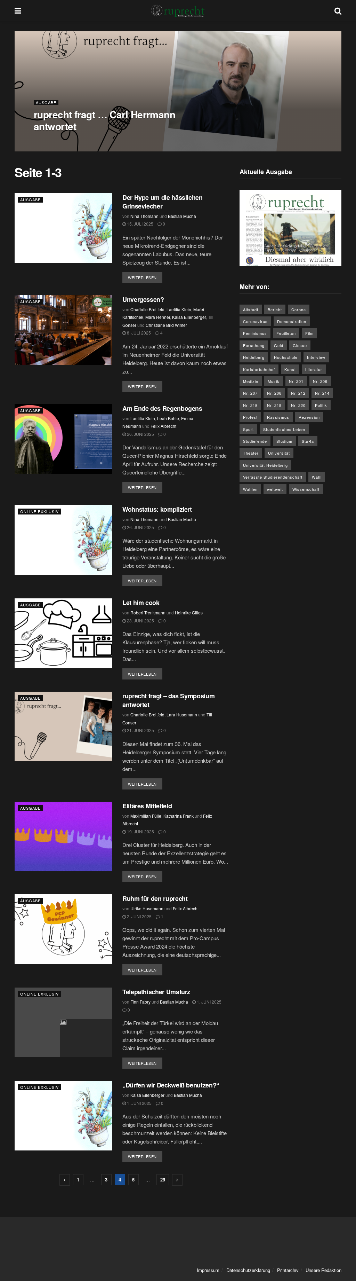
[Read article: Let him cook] (63, 633)
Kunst (290, 369)
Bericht (275, 309)
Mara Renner (157, 317)
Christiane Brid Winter (166, 325)
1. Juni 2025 (208, 1002)
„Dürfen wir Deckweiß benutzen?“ (170, 1085)
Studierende (255, 441)
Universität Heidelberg (265, 465)
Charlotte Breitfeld (147, 309)
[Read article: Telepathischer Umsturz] (63, 1022)
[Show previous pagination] (64, 1180)
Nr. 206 (320, 381)
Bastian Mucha (182, 216)
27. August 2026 (136, 140)
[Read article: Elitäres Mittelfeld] (63, 836)
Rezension (309, 417)
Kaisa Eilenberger (189, 317)
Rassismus (278, 417)
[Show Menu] (18, 10)
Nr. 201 (296, 381)
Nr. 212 (298, 393)
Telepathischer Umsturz (156, 991)
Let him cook (142, 602)
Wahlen (250, 489)
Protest (250, 417)
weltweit (275, 489)
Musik (274, 381)
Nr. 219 (274, 405)
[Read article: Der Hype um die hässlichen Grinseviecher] (63, 228)
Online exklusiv (39, 511)
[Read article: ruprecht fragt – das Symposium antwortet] (63, 726)
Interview (316, 357)
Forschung (254, 345)
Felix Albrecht (163, 426)
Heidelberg (254, 357)
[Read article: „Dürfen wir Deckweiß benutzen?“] (63, 1115)
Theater (251, 453)
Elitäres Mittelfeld (147, 805)
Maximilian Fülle (145, 816)
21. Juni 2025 (140, 730)
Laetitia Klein (179, 309)
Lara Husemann (182, 714)
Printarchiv (288, 1270)
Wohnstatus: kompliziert (159, 509)
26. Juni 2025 (140, 434)
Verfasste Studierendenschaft (272, 477)
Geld (278, 345)
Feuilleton (286, 333)
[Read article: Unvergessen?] (63, 330)
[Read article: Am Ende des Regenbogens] (63, 439)
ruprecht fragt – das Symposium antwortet (168, 700)
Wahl (317, 477)
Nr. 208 (274, 393)
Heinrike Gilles (189, 612)
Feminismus (255, 333)
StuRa (308, 441)
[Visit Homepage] (178, 10)
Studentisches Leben (284, 429)
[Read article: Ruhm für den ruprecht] (63, 929)
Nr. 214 (322, 393)
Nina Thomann (144, 216)
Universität (279, 453)
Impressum (208, 1270)
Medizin (250, 381)
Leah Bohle (168, 418)
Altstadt (250, 309)
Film (309, 333)
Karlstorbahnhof (259, 369)
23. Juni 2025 (140, 620)
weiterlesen (145, 277)
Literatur (313, 369)
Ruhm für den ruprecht (155, 898)
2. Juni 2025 (139, 916)
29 (162, 1179)
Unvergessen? (143, 299)
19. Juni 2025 (140, 831)
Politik (321, 405)
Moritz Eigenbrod (94, 140)
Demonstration (291, 321)
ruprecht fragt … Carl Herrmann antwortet (104, 120)
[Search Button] (337, 10)
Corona (298, 309)
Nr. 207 (250, 393)
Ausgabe (46, 102)
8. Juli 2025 (138, 333)
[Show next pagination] (177, 1180)
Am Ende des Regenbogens (163, 408)
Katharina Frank (178, 816)
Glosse (300, 345)
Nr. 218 (250, 405)
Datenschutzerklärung (248, 1270)
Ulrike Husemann (146, 908)
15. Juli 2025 (139, 224)
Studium (284, 441)
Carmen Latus (55, 140)
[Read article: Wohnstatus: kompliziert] (63, 540)
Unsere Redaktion (323, 1270)
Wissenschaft (305, 489)
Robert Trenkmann (147, 612)
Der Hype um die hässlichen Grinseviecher (162, 202)
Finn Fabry (140, 1002)
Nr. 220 (298, 405)
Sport (248, 429)
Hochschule (286, 357)
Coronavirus (255, 321)
